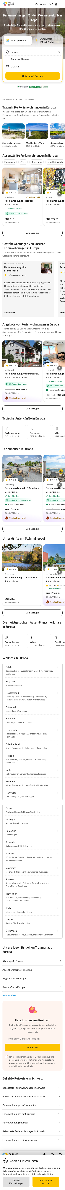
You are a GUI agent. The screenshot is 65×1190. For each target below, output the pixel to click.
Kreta (8, 748)
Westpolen (35, 812)
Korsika (43, 733)
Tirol (22, 934)
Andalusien (22, 886)
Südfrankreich (12, 733)
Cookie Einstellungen (16, 1182)
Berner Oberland (19, 857)
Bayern (22, 699)
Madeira (17, 823)
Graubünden (38, 857)
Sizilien (16, 774)
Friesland (30, 759)
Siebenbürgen (11, 834)
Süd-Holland (40, 759)
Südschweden (11, 846)
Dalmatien (16, 785)
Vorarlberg (48, 934)
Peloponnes (16, 748)
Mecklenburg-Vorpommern (39, 143)
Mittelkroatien (42, 785)
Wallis (8, 857)
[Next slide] (59, 193)
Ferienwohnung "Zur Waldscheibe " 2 (25, 577)
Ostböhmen (24, 900)
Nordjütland (11, 711)
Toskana (33, 774)
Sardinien (42, 774)
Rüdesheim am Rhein (13, 264)
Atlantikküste (33, 733)
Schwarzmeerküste (14, 685)
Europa (18, 99)
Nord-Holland (11, 759)
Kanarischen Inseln (14, 883)
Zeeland (21, 759)
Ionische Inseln (28, 748)
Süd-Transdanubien (21, 923)
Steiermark (38, 934)
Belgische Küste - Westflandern (19, 671)
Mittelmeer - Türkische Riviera (19, 912)
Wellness (29, 99)
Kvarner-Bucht (28, 785)
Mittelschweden (25, 846)
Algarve (9, 823)
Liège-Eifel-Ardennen (43, 671)
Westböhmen (11, 897)
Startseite (7, 99)
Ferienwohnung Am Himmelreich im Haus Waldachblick (34, 373)
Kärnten (28, 934)
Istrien (8, 785)
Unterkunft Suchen (32, 75)
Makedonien (41, 748)
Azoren (24, 823)
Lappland (9, 722)
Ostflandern (11, 674)
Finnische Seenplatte (23, 722)
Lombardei (24, 774)
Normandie (10, 737)
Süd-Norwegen (12, 796)
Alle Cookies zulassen (45, 1182)
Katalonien (36, 883)
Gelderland (10, 762)
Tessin (29, 857)
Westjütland (22, 711)
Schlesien (25, 812)
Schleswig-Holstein (11, 143)
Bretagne (22, 733)
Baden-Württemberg (35, 699)
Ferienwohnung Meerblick (19, 200)
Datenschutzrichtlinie (41, 1174)
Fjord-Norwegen (27, 796)
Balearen (27, 883)
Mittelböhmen (12, 900)
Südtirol (9, 774)
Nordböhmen (23, 897)
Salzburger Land (13, 934)
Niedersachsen (56, 143)
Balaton (9, 923)
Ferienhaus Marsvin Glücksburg (22, 487)
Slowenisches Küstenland (37, 872)
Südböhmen (35, 897)
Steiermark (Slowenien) (16, 872)
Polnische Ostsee (13, 812)
